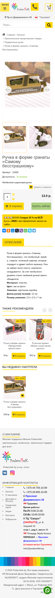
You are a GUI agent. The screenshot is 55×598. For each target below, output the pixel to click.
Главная (11, 35)
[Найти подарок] (49, 25)
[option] (14, 397)
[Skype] (30, 230)
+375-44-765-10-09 (36, 487)
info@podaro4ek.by (33, 548)
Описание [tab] (13, 242)
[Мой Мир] (13, 230)
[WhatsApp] (25, 230)
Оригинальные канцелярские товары (23, 38)
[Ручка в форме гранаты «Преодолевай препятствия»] (14, 329)
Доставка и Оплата (11, 500)
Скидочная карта (11, 506)
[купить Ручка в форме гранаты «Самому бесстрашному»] (14, 387)
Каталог (21, 35)
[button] (47, 90)
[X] (17, 230)
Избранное (11, 519)
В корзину (15, 206)
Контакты (10, 515)
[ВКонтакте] (4, 230)
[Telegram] (34, 230)
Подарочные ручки (14, 42)
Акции (8, 511)
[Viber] (21, 230)
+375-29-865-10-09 (36, 492)
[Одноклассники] (8, 230)
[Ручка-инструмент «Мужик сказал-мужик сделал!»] (40, 329)
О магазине (11, 495)
